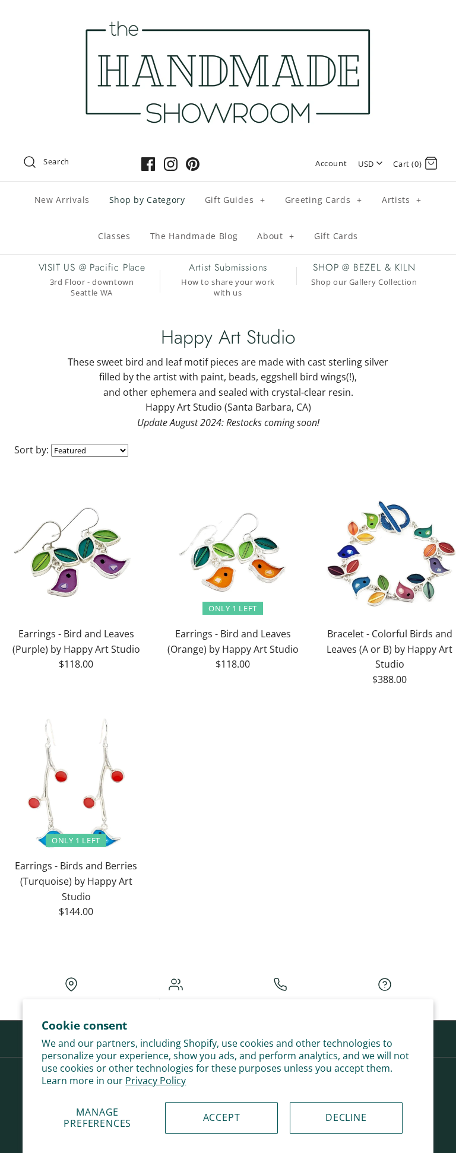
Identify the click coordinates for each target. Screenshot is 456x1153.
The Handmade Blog (194, 236)
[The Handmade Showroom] (228, 19)
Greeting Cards (323, 199)
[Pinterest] (193, 164)
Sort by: (31, 449)
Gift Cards (336, 236)
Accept (221, 1117)
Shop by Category (147, 199)
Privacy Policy (155, 1080)
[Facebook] (148, 164)
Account (331, 163)
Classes (114, 236)
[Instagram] (171, 164)
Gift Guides (235, 199)
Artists (402, 199)
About (275, 236)
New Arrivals (62, 199)
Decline (346, 1117)
